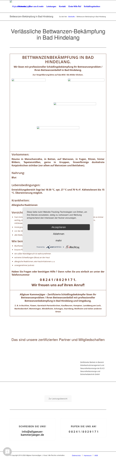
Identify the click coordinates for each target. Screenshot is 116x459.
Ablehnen (58, 233)
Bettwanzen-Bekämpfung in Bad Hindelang (31, 16)
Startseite (71, 16)
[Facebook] (104, 455)
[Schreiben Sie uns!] (32, 418)
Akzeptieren (58, 227)
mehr (59, 240)
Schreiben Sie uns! (32, 426)
